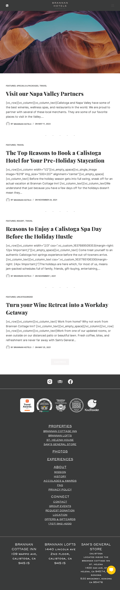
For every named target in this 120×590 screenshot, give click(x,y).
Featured (11, 86)
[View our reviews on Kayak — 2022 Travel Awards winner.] (27, 405)
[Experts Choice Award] (76, 405)
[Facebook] (70, 381)
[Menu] (112, 5)
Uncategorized (25, 297)
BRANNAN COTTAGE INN (60, 431)
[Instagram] (49, 381)
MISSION (60, 472)
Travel (43, 86)
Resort (20, 221)
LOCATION (60, 515)
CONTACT (60, 502)
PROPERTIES (60, 426)
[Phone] (7, 5)
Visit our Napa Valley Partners (45, 93)
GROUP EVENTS (60, 506)
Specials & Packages (27, 86)
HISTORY (60, 477)
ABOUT (60, 467)
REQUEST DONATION (60, 511)
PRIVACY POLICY (60, 490)
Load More (60, 361)
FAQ (60, 485)
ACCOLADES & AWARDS (60, 481)
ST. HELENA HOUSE (60, 440)
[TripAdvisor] (60, 381)
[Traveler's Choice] (61, 405)
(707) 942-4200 (60, 524)
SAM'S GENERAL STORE (60, 444)
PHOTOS (60, 451)
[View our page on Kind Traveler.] (92, 405)
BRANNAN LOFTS (60, 436)
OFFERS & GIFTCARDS (60, 519)
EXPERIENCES (60, 459)
